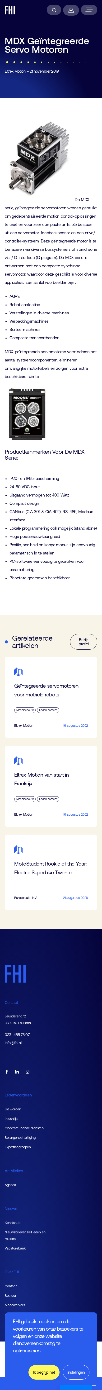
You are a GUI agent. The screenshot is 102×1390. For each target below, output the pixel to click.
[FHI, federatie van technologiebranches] (10, 10)
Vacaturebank (15, 1248)
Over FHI (12, 1272)
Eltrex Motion (15, 71)
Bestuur (10, 1296)
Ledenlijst (12, 1119)
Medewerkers (15, 1305)
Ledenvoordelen (18, 1095)
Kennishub (12, 1223)
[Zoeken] (54, 10)
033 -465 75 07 (17, 1035)
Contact (11, 1002)
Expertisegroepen (18, 1147)
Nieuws (11, 1208)
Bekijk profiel (84, 642)
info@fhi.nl (13, 1043)
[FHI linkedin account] (17, 1072)
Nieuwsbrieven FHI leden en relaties (25, 1235)
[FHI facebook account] (7, 1072)
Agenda (10, 1185)
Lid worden (13, 1109)
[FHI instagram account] (27, 1072)
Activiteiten (14, 1171)
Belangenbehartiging (20, 1137)
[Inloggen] (71, 10)
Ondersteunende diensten (24, 1128)
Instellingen (76, 1372)
